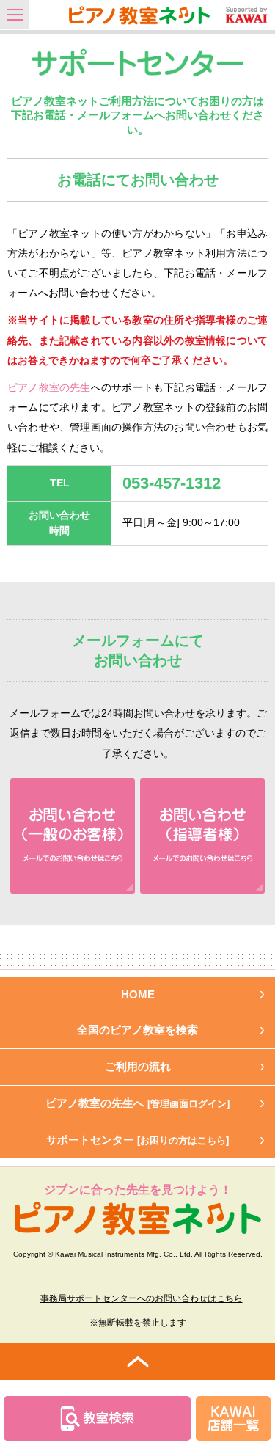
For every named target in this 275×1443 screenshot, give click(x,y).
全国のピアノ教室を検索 (137, 1029)
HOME (138, 994)
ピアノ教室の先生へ (137, 1103)
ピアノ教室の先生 (49, 387)
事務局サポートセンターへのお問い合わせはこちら (141, 1298)
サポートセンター (137, 1139)
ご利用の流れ (138, 1066)
